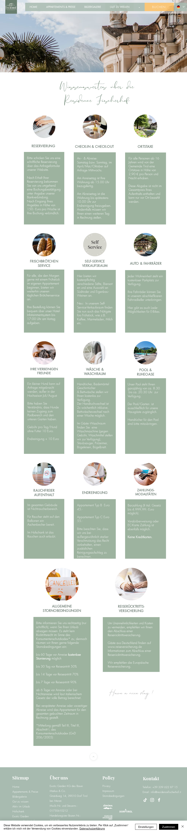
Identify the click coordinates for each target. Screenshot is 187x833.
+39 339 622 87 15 (165, 787)
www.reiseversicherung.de (125, 647)
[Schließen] (182, 827)
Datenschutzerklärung (92, 828)
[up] (93, 756)
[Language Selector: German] (180, 7)
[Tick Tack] (145, 799)
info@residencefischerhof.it (166, 792)
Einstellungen (146, 827)
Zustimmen (168, 827)
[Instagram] (152, 799)
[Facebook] (159, 799)
